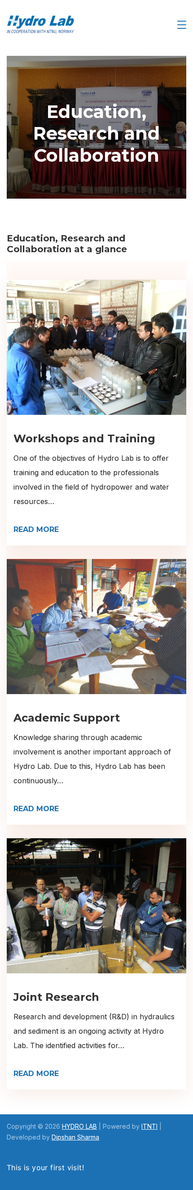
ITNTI (149, 1126)
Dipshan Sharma (75, 1137)
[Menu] (181, 24)
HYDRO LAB (79, 1126)
